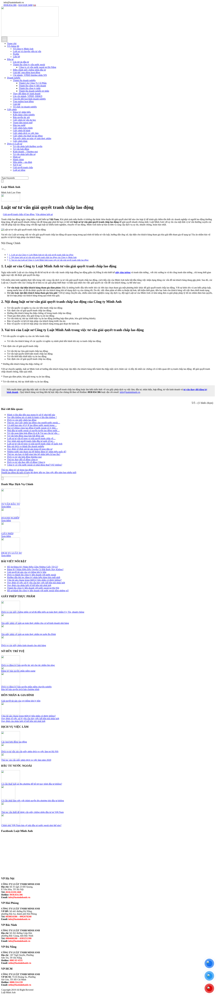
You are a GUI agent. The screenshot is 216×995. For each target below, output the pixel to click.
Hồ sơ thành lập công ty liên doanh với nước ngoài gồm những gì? (38, 590)
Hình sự (16, 157)
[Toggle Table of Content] (3, 249)
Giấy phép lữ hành (21, 130)
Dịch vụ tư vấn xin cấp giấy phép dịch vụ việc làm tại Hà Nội (29, 751)
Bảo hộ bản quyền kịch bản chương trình (20, 689)
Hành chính (18, 159)
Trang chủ (11, 43)
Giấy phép (12, 109)
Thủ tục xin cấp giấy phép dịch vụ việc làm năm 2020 (26, 760)
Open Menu (4, 39)
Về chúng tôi (13, 46)
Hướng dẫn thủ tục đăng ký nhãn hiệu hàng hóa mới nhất (33, 577)
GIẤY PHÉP (7, 533)
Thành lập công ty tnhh (29, 88)
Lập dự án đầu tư (21, 62)
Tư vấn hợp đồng (21, 149)
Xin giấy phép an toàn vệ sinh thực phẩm (32, 138)
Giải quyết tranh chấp (23, 167)
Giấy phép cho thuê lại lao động (28, 136)
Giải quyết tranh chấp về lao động (18, 214)
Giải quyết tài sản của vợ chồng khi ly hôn (26, 572)
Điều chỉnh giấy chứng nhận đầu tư (29, 70)
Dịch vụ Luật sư (14, 143)
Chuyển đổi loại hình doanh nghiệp (29, 99)
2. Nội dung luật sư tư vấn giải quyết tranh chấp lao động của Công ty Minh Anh (43, 257)
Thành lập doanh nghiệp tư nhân (34, 91)
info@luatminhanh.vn (130, 392)
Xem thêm (6, 506)
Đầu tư (10, 59)
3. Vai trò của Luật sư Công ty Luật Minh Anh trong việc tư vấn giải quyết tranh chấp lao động (48, 260)
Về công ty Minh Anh (23, 48)
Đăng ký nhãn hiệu (22, 112)
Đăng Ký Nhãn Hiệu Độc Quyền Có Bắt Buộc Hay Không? (35, 569)
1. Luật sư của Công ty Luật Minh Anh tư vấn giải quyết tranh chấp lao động (41, 255)
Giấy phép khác (20, 141)
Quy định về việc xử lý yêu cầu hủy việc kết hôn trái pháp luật (36, 582)
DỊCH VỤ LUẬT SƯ (11, 553)
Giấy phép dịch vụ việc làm (25, 133)
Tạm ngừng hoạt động (23, 101)
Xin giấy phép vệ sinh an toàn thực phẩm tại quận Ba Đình (28, 634)
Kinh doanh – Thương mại (25, 151)
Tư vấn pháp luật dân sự (24, 154)
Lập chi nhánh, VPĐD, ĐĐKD (27, 96)
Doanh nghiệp (13, 78)
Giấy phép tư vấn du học (24, 120)
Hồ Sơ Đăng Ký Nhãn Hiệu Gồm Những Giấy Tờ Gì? (32, 567)
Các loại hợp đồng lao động (14, 742)
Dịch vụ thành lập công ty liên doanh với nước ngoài (31, 574)
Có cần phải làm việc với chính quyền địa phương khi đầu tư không (32, 800)
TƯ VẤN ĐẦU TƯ (10, 504)
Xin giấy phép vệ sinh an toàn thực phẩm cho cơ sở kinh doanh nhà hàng (35, 623)
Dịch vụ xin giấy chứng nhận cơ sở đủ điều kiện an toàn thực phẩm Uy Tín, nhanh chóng (42, 612)
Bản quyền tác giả (21, 117)
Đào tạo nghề (19, 125)
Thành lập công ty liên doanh (32, 85)
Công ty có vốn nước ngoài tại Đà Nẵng (37, 67)
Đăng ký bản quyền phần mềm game (18, 671)
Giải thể (16, 104)
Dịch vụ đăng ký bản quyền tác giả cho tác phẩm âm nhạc (28, 665)
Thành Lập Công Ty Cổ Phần (33, 83)
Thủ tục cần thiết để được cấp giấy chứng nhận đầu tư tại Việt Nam (32, 812)
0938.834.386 (10, 5)
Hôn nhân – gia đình (22, 162)
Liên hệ (16, 56)
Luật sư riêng (19, 170)
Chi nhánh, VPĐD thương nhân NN (30, 75)
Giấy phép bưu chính (23, 128)
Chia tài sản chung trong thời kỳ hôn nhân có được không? (34, 580)
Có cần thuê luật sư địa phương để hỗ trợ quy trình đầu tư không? (31, 784)
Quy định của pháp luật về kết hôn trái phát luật (29, 585)
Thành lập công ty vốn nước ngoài (29, 64)
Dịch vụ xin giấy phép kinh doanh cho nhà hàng (23, 645)
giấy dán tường (122, 272)
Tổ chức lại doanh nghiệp (25, 107)
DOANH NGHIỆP (10, 518)
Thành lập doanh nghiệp (24, 80)
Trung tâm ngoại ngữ (22, 122)
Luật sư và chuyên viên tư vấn (27, 51)
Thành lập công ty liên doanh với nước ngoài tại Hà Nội (33, 588)
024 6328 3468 (25, 5)
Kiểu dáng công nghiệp (24, 114)
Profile (16, 54)
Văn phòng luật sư (44, 214)
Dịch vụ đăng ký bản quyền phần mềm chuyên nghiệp (26, 686)
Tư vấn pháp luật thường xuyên (27, 146)
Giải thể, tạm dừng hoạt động (26, 72)
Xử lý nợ (17, 165)
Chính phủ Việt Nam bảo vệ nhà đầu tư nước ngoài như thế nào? (31, 825)
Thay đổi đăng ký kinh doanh (26, 93)
